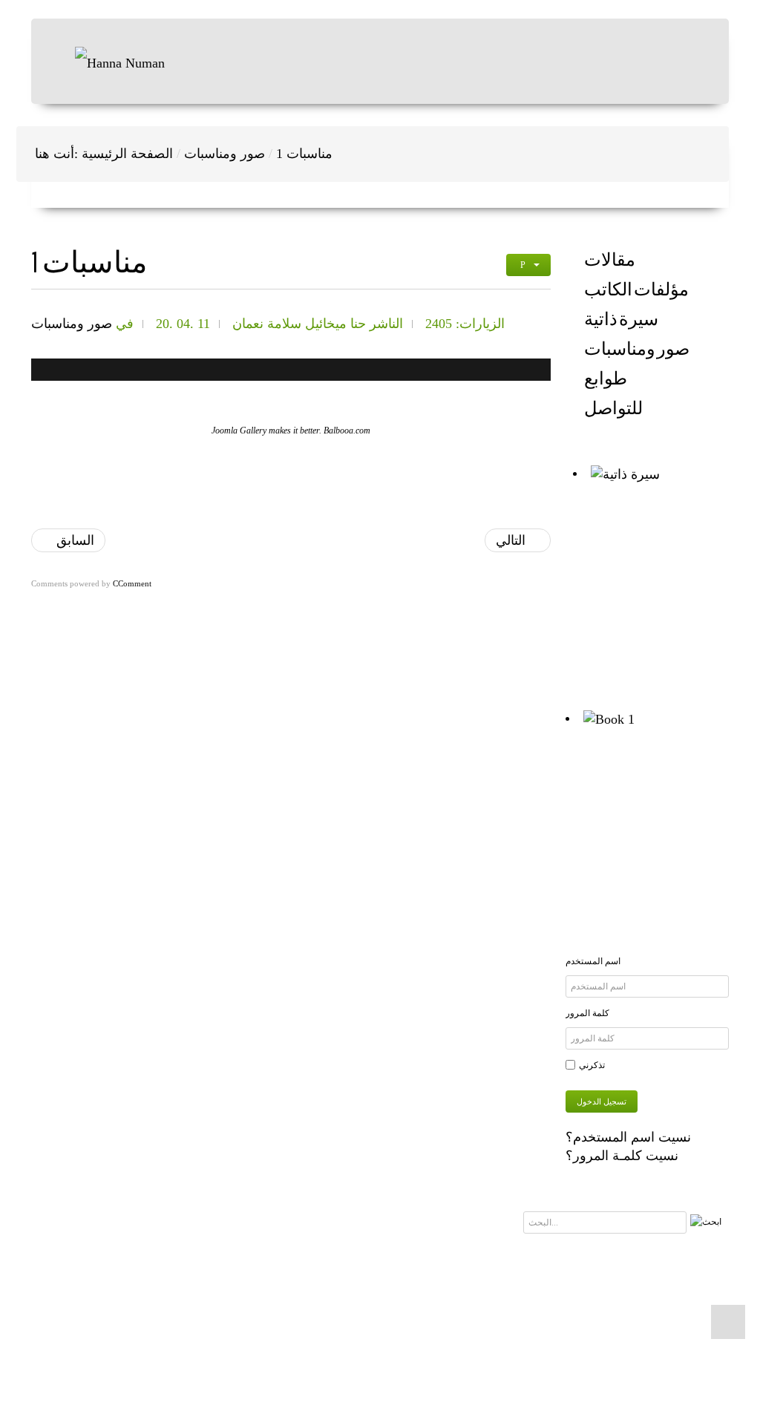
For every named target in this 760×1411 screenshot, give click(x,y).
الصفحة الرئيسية (127, 153)
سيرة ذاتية (621, 319)
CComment (132, 583)
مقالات (609, 260)
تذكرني (592, 1065)
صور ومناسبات (224, 153)
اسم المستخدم (593, 961)
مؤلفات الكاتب (636, 289)
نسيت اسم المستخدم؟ (628, 1137)
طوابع (605, 378)
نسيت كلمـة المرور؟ (622, 1155)
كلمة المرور (587, 1013)
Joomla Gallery (239, 430)
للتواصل (613, 408)
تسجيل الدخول (601, 1101)
